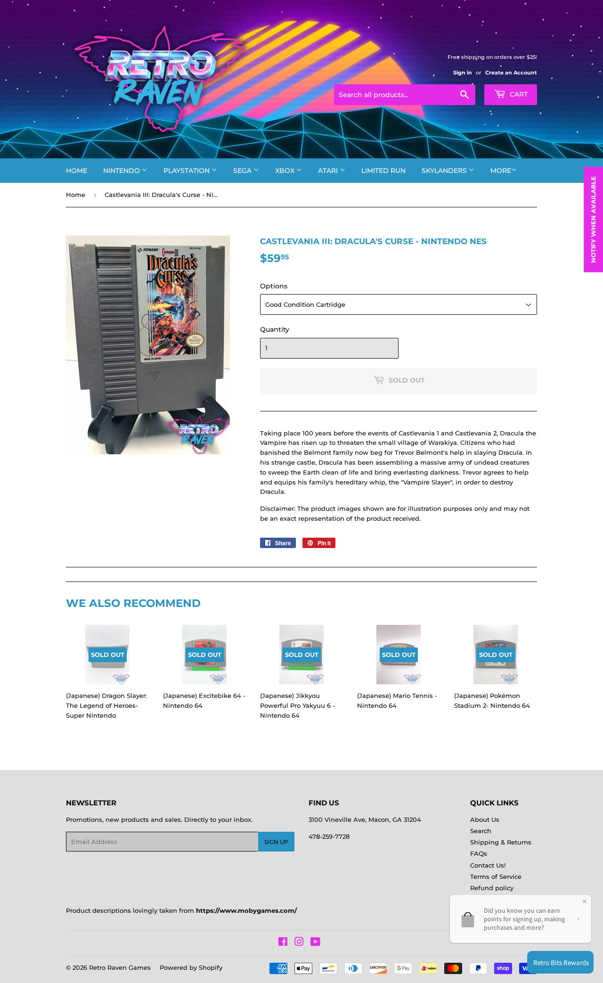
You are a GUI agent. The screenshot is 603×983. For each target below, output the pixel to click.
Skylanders (445, 170)
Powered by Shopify (191, 967)
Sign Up (276, 841)
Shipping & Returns (500, 842)
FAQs (478, 853)
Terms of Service (496, 876)
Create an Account (511, 72)
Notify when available (593, 219)
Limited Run (383, 170)
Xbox (285, 170)
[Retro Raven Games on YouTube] (315, 943)
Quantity (274, 329)
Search (480, 831)
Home (76, 170)
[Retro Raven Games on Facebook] (283, 943)
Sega (243, 170)
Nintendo (122, 170)
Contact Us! (487, 865)
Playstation (187, 170)
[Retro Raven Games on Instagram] (299, 943)
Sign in (462, 72)
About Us (484, 819)
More (500, 170)
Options (273, 286)
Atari (329, 170)
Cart (518, 94)
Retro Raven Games (120, 967)
